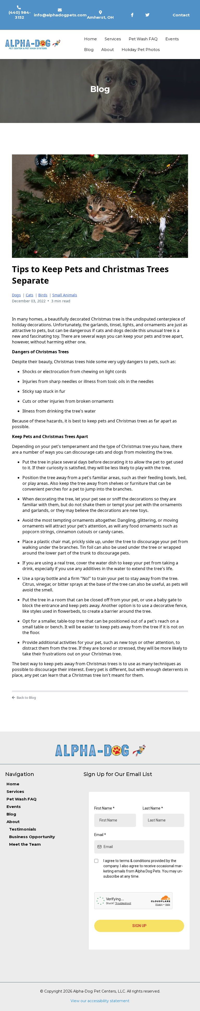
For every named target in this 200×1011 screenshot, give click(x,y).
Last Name (153, 808)
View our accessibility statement (100, 1001)
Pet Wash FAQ (143, 38)
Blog (88, 49)
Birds (42, 294)
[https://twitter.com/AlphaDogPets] (149, 14)
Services (113, 38)
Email (100, 835)
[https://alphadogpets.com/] (34, 44)
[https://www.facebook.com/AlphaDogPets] (133, 14)
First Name (104, 808)
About (107, 49)
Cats (29, 294)
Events (172, 38)
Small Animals (64, 294)
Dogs (16, 294)
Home (90, 38)
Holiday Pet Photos (141, 49)
